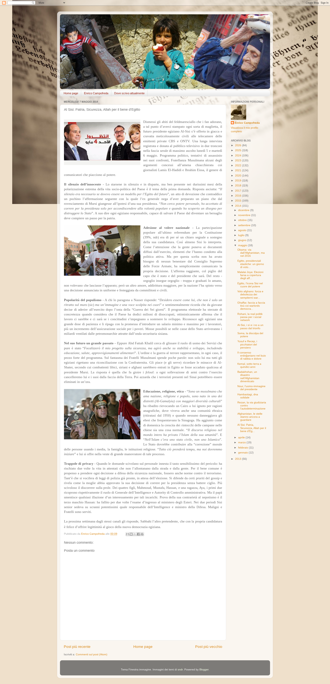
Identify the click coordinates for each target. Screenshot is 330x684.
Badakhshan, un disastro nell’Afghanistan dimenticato (248, 376)
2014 (238, 205)
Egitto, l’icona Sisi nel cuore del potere (250, 285)
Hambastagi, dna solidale (247, 396)
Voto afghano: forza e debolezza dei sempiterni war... (250, 294)
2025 (238, 150)
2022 (238, 165)
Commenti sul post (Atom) (91, 654)
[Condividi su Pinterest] (142, 534)
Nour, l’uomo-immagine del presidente (251, 388)
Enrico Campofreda (96, 93)
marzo (242, 442)
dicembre (244, 210)
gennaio (243, 452)
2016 (238, 195)
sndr (180, 669)
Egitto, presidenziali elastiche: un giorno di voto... (250, 263)
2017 (238, 190)
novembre (244, 215)
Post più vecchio (208, 647)
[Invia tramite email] (127, 534)
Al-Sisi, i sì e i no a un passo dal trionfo (250, 327)
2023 (238, 160)
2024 (238, 155)
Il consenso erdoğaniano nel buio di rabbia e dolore (251, 355)
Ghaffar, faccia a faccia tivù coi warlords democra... (251, 305)
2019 (238, 180)
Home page (71, 93)
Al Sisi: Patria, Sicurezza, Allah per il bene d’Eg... (251, 427)
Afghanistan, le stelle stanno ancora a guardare (249, 416)
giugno (242, 240)
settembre (244, 225)
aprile (242, 437)
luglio (241, 235)
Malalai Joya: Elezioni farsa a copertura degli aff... (250, 275)
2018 (238, 185)
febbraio (243, 447)
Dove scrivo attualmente (129, 93)
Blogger (204, 669)
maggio (243, 245)
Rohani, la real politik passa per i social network (250, 317)
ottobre (242, 220)
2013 (238, 458)
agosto (242, 230)
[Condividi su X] (135, 534)
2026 (238, 145)
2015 (238, 200)
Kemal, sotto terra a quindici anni (249, 365)
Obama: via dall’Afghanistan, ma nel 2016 (251, 252)
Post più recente (77, 647)
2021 (238, 170)
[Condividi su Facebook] (138, 534)
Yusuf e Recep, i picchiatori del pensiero (247, 344)
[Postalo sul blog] (131, 534)
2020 (238, 175)
